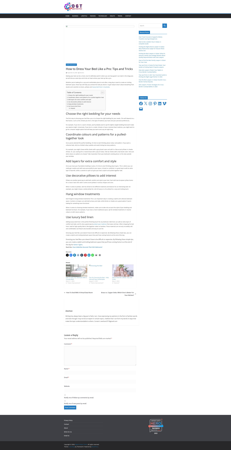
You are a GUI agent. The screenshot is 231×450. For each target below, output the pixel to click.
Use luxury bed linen (74, 106)
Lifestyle (84, 16)
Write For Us (68, 432)
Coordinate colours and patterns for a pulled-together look (86, 97)
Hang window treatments (75, 104)
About (66, 428)
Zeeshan (82, 72)
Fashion (93, 16)
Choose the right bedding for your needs (80, 95)
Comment (68, 344)
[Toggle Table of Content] (102, 92)
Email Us (66, 436)
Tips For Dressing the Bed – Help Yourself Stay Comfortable (99, 278)
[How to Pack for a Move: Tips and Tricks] (123, 270)
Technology (102, 16)
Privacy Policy (68, 420)
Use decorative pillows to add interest (79, 102)
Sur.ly (159, 430)
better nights (78, 245)
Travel (120, 16)
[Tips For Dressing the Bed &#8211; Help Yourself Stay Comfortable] (99, 270)
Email (66, 377)
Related (73, 108)
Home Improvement (71, 64)
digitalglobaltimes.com (155, 426)
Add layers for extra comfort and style (79, 99)
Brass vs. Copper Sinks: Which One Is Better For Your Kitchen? (117, 294)
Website (67, 386)
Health (112, 16)
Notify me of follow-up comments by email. (79, 398)
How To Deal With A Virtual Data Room (79, 293)
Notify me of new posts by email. (75, 403)
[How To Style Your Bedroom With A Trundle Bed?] (76, 270)
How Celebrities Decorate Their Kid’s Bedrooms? (87, 247)
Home (67, 16)
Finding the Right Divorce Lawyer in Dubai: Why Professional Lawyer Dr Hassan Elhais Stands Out (151, 48)
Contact (128, 16)
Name (66, 369)
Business (75, 16)
